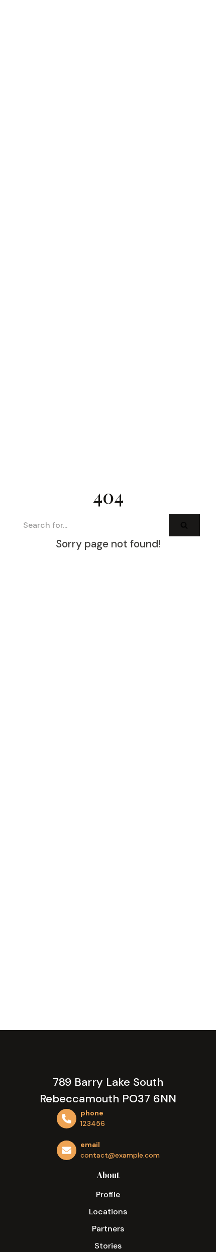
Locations (108, 1211)
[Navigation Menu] (191, 45)
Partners (108, 1228)
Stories (108, 1245)
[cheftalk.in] (53, 45)
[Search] (184, 525)
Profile (108, 1194)
